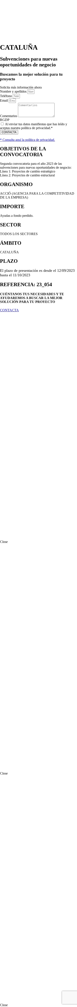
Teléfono (6, 96)
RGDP (4, 120)
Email (4, 100)
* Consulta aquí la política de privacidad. (27, 140)
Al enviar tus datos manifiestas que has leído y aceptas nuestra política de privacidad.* (33, 126)
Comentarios (9, 116)
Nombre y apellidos (13, 91)
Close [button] (4, 542)
